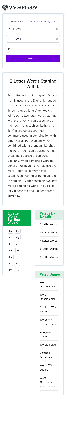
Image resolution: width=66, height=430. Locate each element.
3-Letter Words (48, 232)
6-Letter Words (49, 257)
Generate (33, 58)
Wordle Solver (48, 345)
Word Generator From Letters (47, 382)
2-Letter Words (16, 21)
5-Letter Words (49, 249)
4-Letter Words (48, 240)
